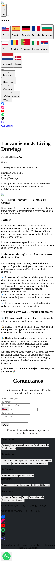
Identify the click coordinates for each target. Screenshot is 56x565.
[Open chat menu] (6, 556)
